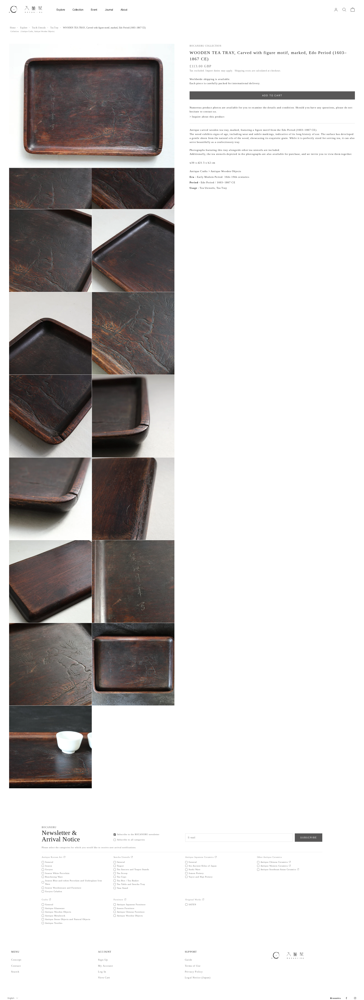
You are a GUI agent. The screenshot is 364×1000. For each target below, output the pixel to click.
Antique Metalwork (55, 916)
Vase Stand (122, 888)
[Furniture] (125, 899)
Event (94, 9)
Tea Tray (54, 28)
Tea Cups (121, 877)
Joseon (48, 866)
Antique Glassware (55, 908)
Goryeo (49, 869)
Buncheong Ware (54, 877)
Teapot (120, 866)
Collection (77, 9)
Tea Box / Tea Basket (128, 880)
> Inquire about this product (207, 116)
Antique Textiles (53, 923)
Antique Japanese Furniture (131, 904)
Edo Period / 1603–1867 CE (218, 182)
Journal (109, 9)
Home (13, 28)
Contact (16, 965)
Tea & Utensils (39, 28)
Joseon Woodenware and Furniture (63, 888)
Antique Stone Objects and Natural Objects (67, 919)
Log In (102, 971)
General (49, 862)
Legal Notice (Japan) (197, 977)
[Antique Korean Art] (64, 857)
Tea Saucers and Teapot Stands (133, 869)
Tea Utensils (207, 188)
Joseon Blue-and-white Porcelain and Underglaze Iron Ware (73, 882)
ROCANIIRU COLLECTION (205, 46)
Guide (188, 959)
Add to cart (272, 95)
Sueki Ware (194, 869)
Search (15, 971)
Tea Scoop (122, 873)
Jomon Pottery (196, 873)
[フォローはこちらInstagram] (355, 998)
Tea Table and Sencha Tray (131, 884)
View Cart (104, 977)
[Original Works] (203, 899)
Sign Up (103, 959)
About (124, 9)
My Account (105, 965)
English (11, 998)
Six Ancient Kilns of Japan (203, 866)
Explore (60, 9)
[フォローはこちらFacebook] (346, 998)
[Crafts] (50, 899)
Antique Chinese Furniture (131, 912)
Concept (16, 959)
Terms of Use (193, 965)
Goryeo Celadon (53, 891)
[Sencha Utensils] (132, 857)
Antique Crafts (27, 31)
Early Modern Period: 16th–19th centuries (223, 177)
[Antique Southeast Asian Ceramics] (298, 869)
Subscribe (308, 837)
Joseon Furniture (126, 908)
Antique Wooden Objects (44, 31)
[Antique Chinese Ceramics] (290, 862)
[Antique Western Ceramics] (290, 866)
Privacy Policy (194, 971)
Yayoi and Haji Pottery (201, 877)
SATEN (192, 904)
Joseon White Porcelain (57, 873)
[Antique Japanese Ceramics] (216, 857)
